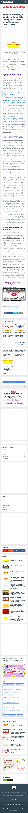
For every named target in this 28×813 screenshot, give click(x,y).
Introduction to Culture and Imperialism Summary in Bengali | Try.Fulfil (17, 605)
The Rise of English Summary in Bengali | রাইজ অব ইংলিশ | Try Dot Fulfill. (17, 573)
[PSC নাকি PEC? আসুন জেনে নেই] (6, 567)
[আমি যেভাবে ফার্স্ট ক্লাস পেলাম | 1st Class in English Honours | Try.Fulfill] (14, 670)
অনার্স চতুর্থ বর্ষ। (14, 452)
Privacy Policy (21, 808)
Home (4, 808)
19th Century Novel (9, 712)
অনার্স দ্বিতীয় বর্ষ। (14, 456)
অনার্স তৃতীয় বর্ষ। (5, 308)
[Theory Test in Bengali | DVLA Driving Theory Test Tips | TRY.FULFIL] (6, 751)
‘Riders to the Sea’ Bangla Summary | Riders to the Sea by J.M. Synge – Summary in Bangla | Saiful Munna (17, 612)
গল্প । (4, 503)
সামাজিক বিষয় (5, 509)
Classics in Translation (9, 715)
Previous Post (5, 386)
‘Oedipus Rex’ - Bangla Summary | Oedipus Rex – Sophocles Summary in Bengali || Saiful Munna (17, 592)
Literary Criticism (8, 689)
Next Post (24, 386)
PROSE (6, 705)
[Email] (21, 313)
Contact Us (14, 808)
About (8, 808)
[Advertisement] (14, 424)
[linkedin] (17, 550)
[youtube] (5, 550)
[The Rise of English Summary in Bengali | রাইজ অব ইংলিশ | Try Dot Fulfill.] (6, 573)
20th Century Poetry (9, 707)
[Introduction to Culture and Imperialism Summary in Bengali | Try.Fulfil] (6, 606)
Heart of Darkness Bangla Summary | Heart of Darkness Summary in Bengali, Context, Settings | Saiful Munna (17, 599)
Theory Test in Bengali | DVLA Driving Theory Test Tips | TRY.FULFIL (17, 751)
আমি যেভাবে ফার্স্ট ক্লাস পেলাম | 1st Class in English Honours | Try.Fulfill (14, 660)
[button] (1, 2)
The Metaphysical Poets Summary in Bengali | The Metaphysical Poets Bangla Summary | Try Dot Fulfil (16, 618)
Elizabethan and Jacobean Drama (13, 306)
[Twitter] (15, 313)
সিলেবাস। (20, 715)
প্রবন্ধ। (13, 705)
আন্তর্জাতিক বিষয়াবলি (6, 499)
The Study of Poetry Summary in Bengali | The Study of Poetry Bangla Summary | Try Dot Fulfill (17, 579)
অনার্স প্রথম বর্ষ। (14, 458)
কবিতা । (4, 501)
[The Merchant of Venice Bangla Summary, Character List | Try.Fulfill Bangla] (8, 327)
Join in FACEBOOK (14, 810)
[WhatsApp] (18, 313)
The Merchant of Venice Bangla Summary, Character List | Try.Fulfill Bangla (8, 335)
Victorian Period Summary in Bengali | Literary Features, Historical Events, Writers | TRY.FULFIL (17, 738)
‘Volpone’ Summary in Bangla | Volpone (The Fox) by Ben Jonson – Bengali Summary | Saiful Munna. (8, 370)
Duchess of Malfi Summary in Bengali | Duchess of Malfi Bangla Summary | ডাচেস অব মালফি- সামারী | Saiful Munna (20, 352)
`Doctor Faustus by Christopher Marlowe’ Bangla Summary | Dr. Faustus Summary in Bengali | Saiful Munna (8, 352)
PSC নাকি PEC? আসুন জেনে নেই (16, 565)
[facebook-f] (22, 550)
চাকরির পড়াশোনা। (6, 505)
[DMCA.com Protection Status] (8, 780)
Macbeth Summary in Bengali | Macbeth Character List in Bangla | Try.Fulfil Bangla (20, 335)
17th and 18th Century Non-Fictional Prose (14, 710)
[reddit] (11, 550)
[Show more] (4, 315)
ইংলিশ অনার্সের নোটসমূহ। (13, 308)
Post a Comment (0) (14, 382)
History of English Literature (11, 702)
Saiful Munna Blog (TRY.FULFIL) (14, 804)
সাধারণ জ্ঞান (4, 507)
